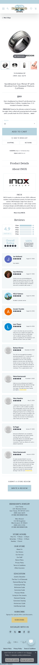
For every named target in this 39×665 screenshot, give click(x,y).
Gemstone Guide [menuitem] (19, 590)
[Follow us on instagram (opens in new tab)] (28, 632)
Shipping (10, 143)
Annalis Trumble (18, 309)
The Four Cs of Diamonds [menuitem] (19, 579)
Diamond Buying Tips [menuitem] (19, 582)
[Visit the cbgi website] (9, 642)
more (32, 113)
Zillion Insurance (19, 568)
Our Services (20, 555)
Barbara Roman (18, 348)
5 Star (17, 225)
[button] (8, 8)
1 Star (17, 234)
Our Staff (19, 557)
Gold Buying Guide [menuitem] (19, 606)
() (33, 225)
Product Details (19, 163)
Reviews (19, 220)
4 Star (17, 228)
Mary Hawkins (18, 398)
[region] (19, 42)
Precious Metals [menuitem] (19, 593)
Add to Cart (19, 131)
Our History (19, 552)
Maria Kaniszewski (19, 376)
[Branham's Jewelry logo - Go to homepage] (19, 9)
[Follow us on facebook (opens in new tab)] (24, 632)
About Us (19, 549)
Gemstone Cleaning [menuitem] (19, 601)
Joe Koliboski (17, 256)
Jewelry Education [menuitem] (19, 577)
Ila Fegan (16, 427)
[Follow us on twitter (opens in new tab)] (15, 632)
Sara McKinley (18, 272)
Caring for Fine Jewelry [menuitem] (19, 595)
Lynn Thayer (17, 324)
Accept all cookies (27, 660)
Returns (28, 143)
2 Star (17, 232)
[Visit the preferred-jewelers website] (23, 642)
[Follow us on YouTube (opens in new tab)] (19, 632)
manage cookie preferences (21, 655)
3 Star (17, 230)
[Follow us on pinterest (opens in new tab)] (10, 632)
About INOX (19, 169)
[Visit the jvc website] (15, 642)
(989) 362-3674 (19, 76)
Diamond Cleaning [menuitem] (19, 598)
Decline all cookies (12, 660)
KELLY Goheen (18, 294)
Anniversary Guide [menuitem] (19, 603)
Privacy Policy (19, 563)
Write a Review (19, 488)
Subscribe (19, 620)
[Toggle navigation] (3, 9)
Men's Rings (7, 18)
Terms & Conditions (20, 565)
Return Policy (19, 560)
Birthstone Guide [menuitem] (19, 587)
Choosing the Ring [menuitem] (19, 585)
